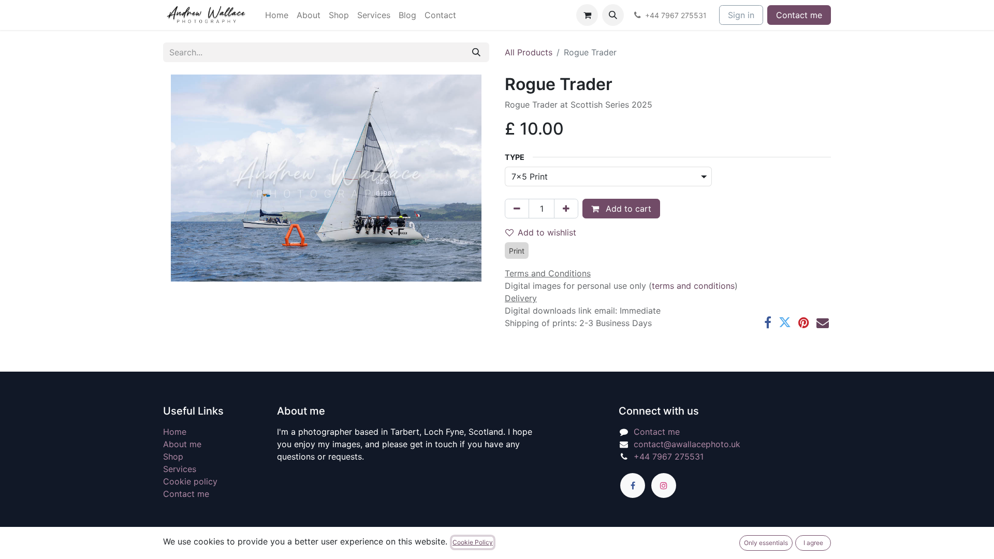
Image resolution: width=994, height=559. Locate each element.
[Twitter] (785, 322)
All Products (528, 52)
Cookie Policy (472, 542)
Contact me (799, 15)
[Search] (476, 52)
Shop (173, 456)
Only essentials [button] (766, 543)
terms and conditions (693, 286)
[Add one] (566, 208)
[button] (613, 15)
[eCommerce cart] (587, 15)
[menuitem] (277, 15)
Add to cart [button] (627, 208)
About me (182, 444)
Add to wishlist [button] (547, 232)
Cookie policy (190, 481)
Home (174, 431)
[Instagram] (663, 485)
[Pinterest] (803, 322)
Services (179, 469)
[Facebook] (767, 322)
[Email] (822, 322)
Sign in (741, 15)
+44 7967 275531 (669, 456)
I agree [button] (813, 543)
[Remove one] (517, 208)
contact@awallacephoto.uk (687, 444)
